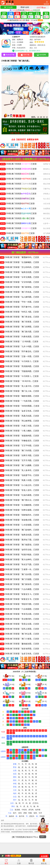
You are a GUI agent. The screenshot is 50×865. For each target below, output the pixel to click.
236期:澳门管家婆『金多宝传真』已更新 (20, 411)
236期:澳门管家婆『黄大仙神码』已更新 (20, 559)
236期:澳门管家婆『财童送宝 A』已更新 (20, 594)
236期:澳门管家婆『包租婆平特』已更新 (20, 475)
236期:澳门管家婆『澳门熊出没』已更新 (20, 500)
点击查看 (44, 856)
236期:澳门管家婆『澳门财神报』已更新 (20, 287)
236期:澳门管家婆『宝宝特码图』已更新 (20, 282)
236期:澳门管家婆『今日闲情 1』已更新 (20, 376)
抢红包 (43, 863)
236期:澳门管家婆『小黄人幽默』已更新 (20, 431)
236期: (7, 856)
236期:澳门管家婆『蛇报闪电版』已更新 (20, 555)
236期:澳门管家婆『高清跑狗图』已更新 (20, 366)
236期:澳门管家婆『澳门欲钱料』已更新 (20, 530)
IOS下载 (26, 55)
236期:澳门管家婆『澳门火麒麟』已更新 (20, 465)
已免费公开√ (15, 856)
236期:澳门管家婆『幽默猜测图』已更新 (20, 396)
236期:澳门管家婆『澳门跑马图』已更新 (20, 332)
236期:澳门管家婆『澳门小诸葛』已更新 (20, 639)
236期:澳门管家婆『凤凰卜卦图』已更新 (20, 480)
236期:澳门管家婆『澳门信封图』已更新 (20, 574)
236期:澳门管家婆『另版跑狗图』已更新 (20, 371)
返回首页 (46, 4)
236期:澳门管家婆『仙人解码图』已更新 (20, 297)
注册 (19, 863)
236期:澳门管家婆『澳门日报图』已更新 (20, 579)
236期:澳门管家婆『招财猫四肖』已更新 (20, 515)
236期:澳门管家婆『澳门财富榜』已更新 (20, 584)
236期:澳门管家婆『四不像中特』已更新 (20, 307)
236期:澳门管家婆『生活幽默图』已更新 (20, 505)
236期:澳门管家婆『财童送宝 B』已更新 (20, 599)
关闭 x (42, 837)
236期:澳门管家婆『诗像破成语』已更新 (20, 441)
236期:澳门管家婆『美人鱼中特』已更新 (20, 386)
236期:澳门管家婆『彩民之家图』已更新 (20, 629)
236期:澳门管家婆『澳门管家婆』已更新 (20, 322)
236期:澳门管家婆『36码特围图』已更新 (20, 406)
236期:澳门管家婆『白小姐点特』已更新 (20, 485)
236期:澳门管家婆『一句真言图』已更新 (20, 401)
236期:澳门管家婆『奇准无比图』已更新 (20, 614)
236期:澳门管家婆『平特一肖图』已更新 (20, 302)
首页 (6, 863)
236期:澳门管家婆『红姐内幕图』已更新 (20, 495)
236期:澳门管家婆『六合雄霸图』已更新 (20, 609)
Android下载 (10, 55)
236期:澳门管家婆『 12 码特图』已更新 (19, 341)
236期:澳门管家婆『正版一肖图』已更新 (20, 356)
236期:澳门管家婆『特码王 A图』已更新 (20, 312)
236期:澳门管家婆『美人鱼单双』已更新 (20, 470)
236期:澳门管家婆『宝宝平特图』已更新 (20, 446)
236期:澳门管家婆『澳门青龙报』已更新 (20, 317)
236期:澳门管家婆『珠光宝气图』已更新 (20, 564)
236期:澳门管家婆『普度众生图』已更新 (20, 624)
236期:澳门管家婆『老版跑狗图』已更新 (20, 436)
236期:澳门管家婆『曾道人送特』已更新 (20, 490)
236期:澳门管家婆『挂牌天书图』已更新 (20, 455)
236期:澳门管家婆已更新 (19, 164)
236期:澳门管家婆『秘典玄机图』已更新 (20, 272)
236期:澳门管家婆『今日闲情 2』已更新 (20, 361)
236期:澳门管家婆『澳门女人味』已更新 (20, 391)
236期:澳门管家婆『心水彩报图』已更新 (20, 525)
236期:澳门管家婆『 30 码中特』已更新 (19, 381)
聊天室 (31, 863)
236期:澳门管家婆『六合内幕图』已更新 (20, 589)
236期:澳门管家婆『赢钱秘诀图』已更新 (20, 644)
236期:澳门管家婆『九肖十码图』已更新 (20, 346)
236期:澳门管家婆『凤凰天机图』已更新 (20, 416)
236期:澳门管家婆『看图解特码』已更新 (20, 257)
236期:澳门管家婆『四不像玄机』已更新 (20, 351)
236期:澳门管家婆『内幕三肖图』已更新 (20, 426)
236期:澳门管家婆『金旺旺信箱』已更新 (20, 550)
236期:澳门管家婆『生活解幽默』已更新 (20, 262)
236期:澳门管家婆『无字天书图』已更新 (20, 460)
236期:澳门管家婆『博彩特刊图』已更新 (20, 604)
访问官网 (42, 55)
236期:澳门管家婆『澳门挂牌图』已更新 (20, 327)
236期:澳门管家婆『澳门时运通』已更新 (20, 634)
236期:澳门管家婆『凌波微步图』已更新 (20, 520)
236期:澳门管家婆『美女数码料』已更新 (20, 619)
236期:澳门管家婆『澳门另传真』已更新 (20, 292)
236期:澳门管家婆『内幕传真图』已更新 (20, 337)
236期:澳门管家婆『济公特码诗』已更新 (20, 267)
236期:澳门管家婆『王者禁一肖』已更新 (20, 569)
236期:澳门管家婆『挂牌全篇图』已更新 (20, 510)
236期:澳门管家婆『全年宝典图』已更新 (20, 277)
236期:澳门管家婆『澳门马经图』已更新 (20, 450)
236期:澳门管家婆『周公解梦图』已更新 (20, 421)
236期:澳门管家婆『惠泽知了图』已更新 (20, 540)
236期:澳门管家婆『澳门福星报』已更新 (20, 545)
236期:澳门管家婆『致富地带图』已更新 (20, 649)
